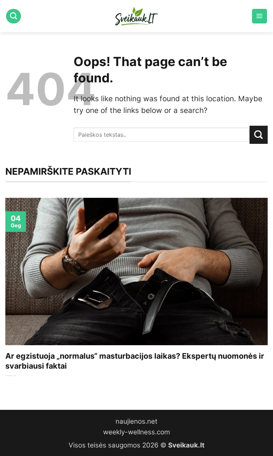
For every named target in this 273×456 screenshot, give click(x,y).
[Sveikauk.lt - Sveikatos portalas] (136, 16)
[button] (259, 16)
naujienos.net (136, 421)
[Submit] (259, 134)
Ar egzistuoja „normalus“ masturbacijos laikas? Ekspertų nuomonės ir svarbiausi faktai (134, 360)
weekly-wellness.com (136, 432)
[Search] (13, 16)
